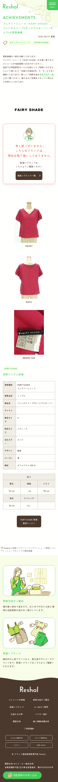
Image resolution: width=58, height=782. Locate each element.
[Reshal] (29, 689)
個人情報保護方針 (41, 721)
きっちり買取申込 (41, 738)
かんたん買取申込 (17, 738)
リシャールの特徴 (17, 699)
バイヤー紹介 (41, 714)
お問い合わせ (41, 745)
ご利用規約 (29, 728)
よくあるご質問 (41, 707)
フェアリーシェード (20, 42)
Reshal (10, 6)
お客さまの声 (17, 714)
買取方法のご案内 (41, 699)
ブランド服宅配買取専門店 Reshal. (30, 754)
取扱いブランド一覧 (27, 175)
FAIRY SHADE (42, 42)
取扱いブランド (17, 707)
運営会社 (17, 721)
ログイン (17, 745)
